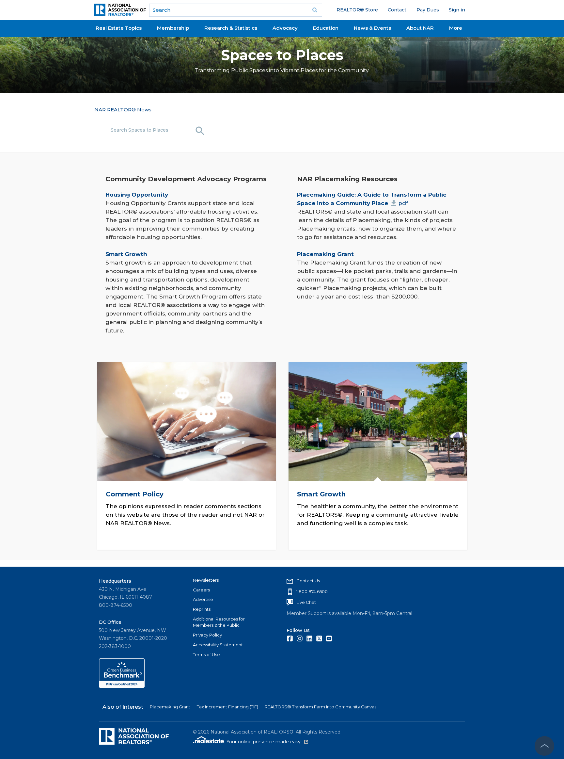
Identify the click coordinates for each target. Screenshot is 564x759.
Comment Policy (134, 494)
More (455, 28)
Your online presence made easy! (267, 742)
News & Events (372, 28)
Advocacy (285, 28)
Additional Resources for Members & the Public (219, 622)
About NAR (420, 28)
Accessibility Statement (218, 644)
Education (325, 28)
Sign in (457, 10)
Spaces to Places (282, 55)
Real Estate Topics (119, 28)
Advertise (203, 599)
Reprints (202, 609)
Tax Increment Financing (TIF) (227, 706)
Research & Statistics (230, 28)
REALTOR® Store (357, 10)
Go (314, 10)
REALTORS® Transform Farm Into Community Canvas (320, 706)
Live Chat (306, 602)
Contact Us (308, 580)
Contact (397, 10)
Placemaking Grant (170, 706)
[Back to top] (544, 746)
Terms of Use (206, 654)
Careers (201, 589)
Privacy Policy (207, 635)
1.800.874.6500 (312, 591)
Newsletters (206, 580)
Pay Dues (427, 10)
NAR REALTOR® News (122, 109)
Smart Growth (321, 494)
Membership (173, 28)
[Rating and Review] (122, 686)
